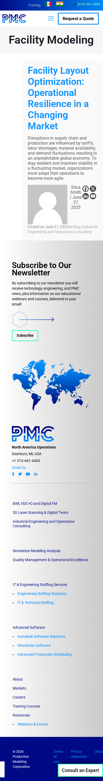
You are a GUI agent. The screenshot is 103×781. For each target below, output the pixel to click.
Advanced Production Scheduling (44, 654)
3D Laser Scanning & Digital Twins (40, 512)
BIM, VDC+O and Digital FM (35, 503)
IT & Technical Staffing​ (35, 602)
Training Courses (26, 706)
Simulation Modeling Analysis (36, 551)
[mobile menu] (50, 18)
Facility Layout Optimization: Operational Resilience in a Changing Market (58, 98)
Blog (76, 227)
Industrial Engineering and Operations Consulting (43, 523)
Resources (21, 715)
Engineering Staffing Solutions (42, 593)
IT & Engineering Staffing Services (40, 585)
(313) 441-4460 (88, 4)
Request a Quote (78, 18)
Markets (19, 688)
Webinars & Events (32, 724)
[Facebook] (85, 189)
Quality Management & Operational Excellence (50, 560)
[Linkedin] (85, 196)
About (18, 679)
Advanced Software (29, 627)
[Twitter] (20, 474)
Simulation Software (34, 645)
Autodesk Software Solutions (41, 636)
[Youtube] (93, 196)
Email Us (19, 467)
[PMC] (17, 18)
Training (34, 5)
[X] (93, 189)
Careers (19, 697)
